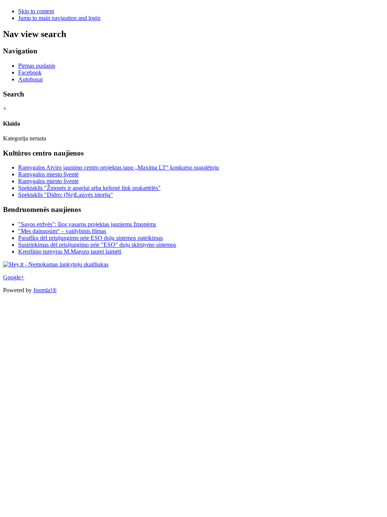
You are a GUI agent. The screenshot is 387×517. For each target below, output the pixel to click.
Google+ (13, 277)
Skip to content (36, 11)
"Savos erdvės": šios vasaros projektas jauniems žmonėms (87, 224)
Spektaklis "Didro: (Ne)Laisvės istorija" (65, 195)
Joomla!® (45, 290)
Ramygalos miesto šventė (48, 174)
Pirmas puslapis (36, 65)
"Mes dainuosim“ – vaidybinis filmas (62, 231)
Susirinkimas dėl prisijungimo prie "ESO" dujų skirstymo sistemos (97, 244)
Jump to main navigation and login (59, 18)
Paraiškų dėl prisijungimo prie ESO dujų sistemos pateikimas (90, 238)
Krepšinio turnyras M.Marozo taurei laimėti (69, 251)
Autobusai (30, 79)
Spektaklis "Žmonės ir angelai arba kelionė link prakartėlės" (89, 188)
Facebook (30, 72)
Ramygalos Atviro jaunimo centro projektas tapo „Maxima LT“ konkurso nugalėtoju (118, 167)
